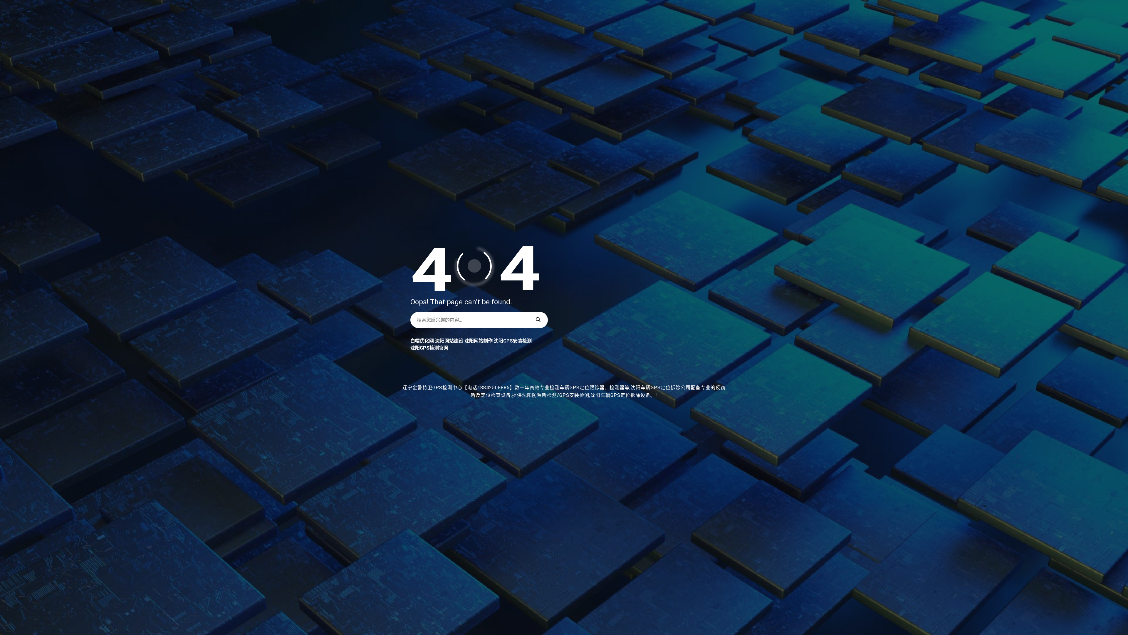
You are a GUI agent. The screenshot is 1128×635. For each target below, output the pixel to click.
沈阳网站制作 (478, 341)
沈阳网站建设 (449, 341)
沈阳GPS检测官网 (429, 348)
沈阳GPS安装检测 (513, 341)
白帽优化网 (422, 341)
